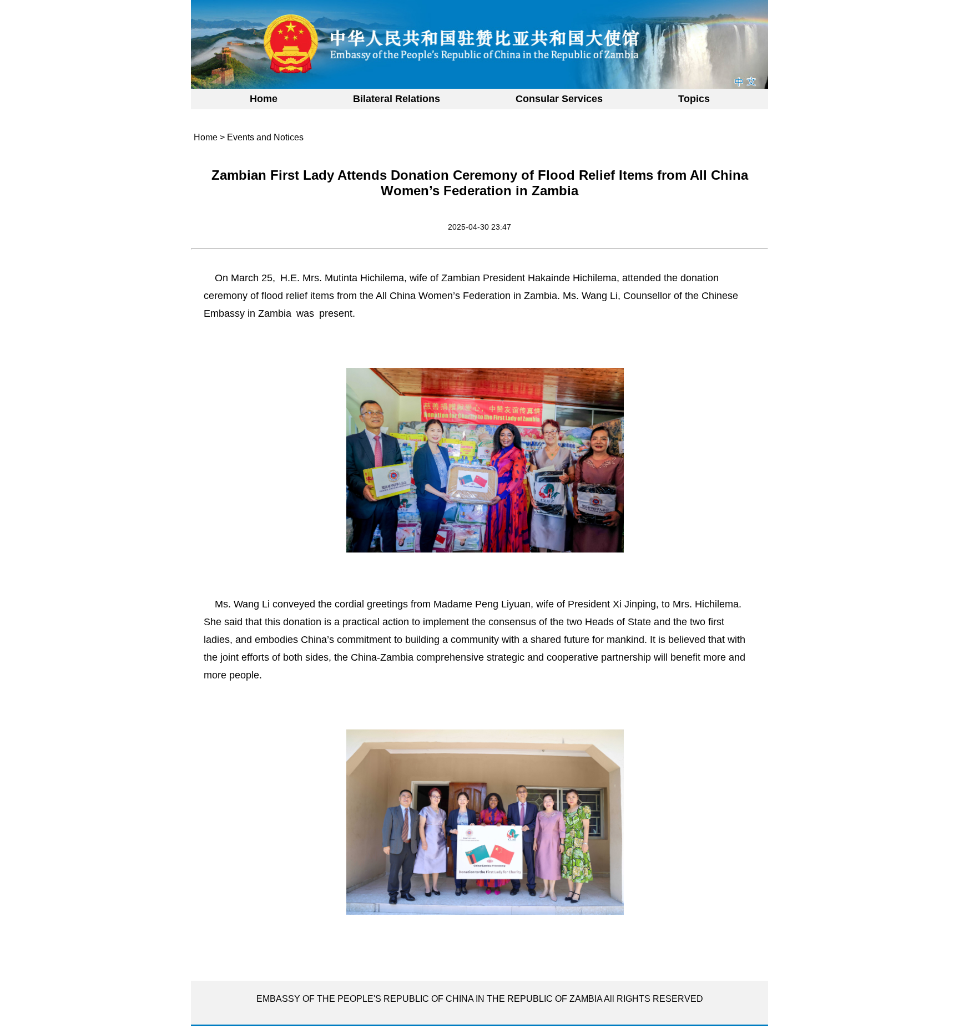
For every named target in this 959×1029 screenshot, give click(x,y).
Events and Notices (265, 137)
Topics (694, 98)
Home (263, 98)
